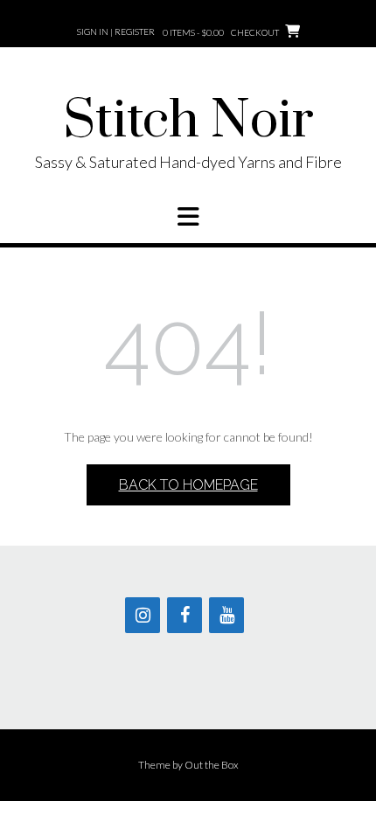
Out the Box (212, 764)
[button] (188, 217)
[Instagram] (142, 615)
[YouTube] (226, 615)
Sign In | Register (116, 31)
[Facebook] (184, 615)
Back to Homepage (188, 485)
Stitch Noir (188, 121)
